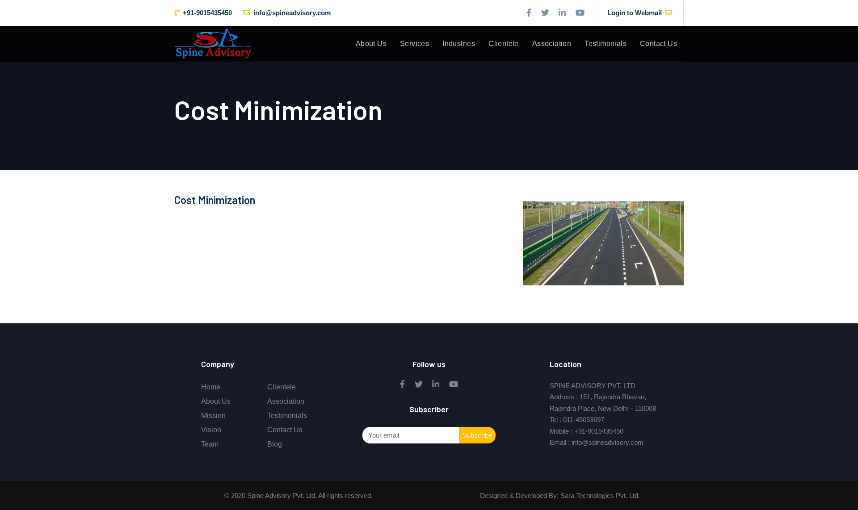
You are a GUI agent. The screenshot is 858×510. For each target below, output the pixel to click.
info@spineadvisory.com (608, 442)
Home (210, 387)
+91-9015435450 (598, 431)
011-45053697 (583, 419)
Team (210, 444)
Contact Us (285, 430)
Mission (213, 415)
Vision (211, 430)
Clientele (281, 387)
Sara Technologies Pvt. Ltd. (599, 495)
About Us (216, 401)
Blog (274, 444)
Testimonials (287, 415)
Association (285, 401)
